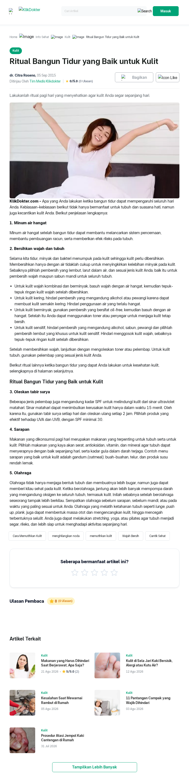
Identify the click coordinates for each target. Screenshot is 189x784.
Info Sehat (42, 37)
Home (13, 37)
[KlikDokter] (39, 11)
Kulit (67, 37)
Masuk (165, 11)
